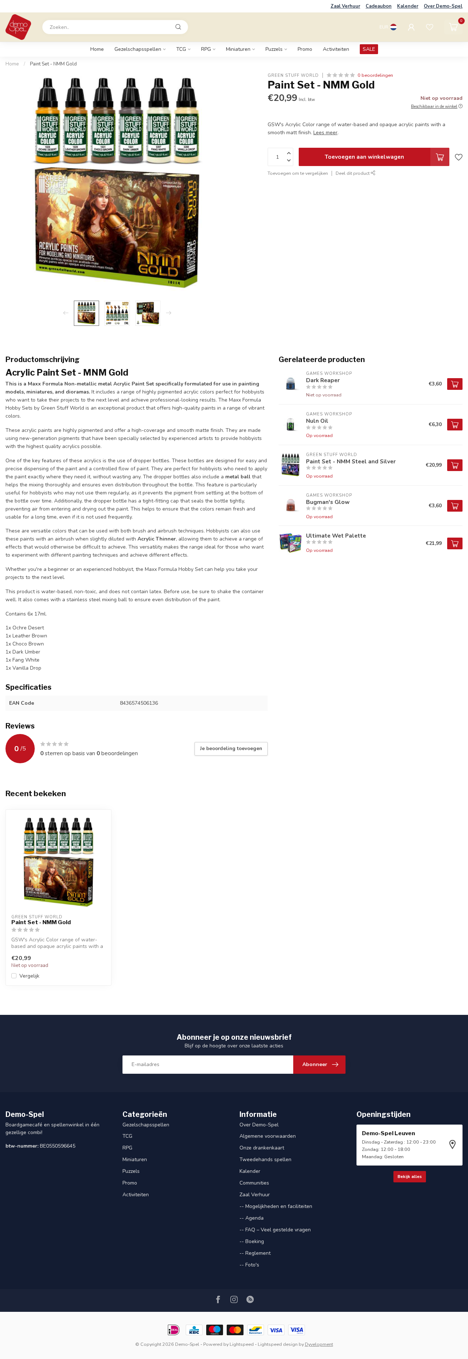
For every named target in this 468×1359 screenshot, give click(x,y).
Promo (305, 49)
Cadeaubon (379, 6)
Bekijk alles (409, 1176)
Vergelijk (29, 976)
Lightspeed (242, 1344)
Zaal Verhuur (345, 6)
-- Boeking (251, 1241)
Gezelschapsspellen (137, 49)
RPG (206, 49)
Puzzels (274, 49)
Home (97, 49)
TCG (181, 49)
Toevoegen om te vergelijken (298, 173)
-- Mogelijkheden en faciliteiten (275, 1206)
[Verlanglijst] (429, 27)
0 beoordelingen (375, 75)
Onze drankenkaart (261, 1147)
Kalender (407, 6)
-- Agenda (251, 1218)
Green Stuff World (293, 75)
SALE (369, 49)
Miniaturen (238, 49)
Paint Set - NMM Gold (53, 64)
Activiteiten (336, 49)
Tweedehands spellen (265, 1159)
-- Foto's (249, 1264)
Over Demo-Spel (443, 6)
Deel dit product (353, 173)
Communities (254, 1182)
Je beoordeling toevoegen (231, 748)
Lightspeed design (278, 1344)
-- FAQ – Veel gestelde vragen (275, 1229)
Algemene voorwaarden (267, 1136)
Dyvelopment (319, 1344)
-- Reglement (255, 1253)
